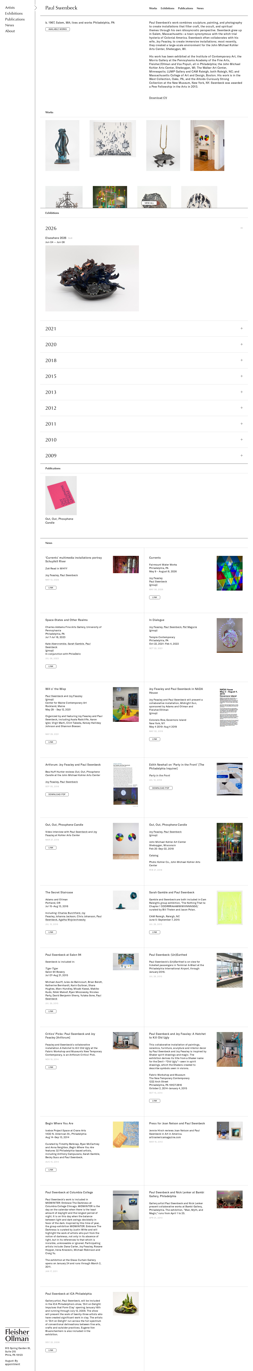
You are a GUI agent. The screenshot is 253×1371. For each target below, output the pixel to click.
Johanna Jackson (66, 916)
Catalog (153, 855)
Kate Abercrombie (55, 643)
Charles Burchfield (69, 912)
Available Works (57, 29)
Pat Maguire (190, 627)
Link (50, 587)
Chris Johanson (86, 916)
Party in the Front (159, 775)
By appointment (12, 1362)
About (10, 31)
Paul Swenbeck (69, 575)
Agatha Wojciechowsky (72, 919)
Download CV (158, 98)
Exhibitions (14, 13)
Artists (10, 7)
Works (153, 8)
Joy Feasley (52, 575)
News (9, 25)
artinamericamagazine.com (165, 1137)
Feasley (49, 1044)
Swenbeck (66, 1044)
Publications (15, 19)
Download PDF (57, 794)
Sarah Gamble (76, 643)
